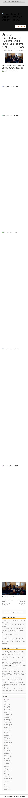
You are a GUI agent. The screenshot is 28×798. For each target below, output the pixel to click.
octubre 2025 (7, 709)
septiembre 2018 (8, 757)
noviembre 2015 (8, 778)
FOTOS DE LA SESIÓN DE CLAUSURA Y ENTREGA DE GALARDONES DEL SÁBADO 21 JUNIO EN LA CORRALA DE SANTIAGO (14, 630)
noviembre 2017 (8, 763)
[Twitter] (14, 4)
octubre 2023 (7, 721)
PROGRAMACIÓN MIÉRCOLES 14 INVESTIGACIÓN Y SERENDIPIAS (7, 602)
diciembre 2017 (7, 761)
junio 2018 (6, 758)
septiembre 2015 (8, 781)
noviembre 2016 (8, 770)
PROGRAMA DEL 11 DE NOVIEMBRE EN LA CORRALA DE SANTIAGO (13, 691)
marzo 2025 (7, 712)
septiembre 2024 (8, 717)
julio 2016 (6, 773)
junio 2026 (6, 699)
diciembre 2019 (7, 740)
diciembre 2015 (7, 776)
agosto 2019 (7, 747)
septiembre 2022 (8, 727)
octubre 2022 (7, 725)
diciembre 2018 (7, 752)
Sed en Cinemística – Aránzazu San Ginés (14, 688)
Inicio (17, 26)
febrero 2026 (7, 706)
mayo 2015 (6, 784)
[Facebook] (12, 4)
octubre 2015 (7, 779)
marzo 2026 (7, 704)
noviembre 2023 (8, 719)
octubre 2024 (7, 716)
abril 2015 (6, 786)
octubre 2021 (7, 730)
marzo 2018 (7, 760)
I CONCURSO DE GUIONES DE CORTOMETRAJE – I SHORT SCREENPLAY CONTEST (14, 674)
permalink (12, 597)
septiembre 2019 (8, 745)
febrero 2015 (7, 789)
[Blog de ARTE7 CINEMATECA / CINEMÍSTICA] (14, 15)
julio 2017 (6, 766)
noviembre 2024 (8, 714)
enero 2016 (6, 775)
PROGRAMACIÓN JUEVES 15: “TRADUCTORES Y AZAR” (21, 602)
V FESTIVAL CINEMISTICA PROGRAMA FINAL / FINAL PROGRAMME (13, 685)
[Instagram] (16, 4)
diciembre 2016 (7, 768)
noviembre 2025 (8, 708)
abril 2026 (6, 703)
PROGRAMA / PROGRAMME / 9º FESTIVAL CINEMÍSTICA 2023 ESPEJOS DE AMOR (14, 657)
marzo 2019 (7, 750)
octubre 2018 (7, 755)
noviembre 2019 (8, 742)
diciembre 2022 (7, 722)
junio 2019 (6, 748)
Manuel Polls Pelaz (19, 50)
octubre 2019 (7, 743)
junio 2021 (6, 732)
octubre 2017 (7, 765)
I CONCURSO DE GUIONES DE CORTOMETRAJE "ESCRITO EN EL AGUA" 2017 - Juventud (12, 671)
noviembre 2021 (8, 729)
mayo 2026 (6, 701)
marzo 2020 (7, 739)
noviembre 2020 (8, 735)
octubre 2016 (7, 771)
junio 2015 (6, 783)
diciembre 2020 (7, 734)
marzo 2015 (7, 788)
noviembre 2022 (8, 724)
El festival (22, 26)
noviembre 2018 (8, 753)
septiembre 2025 (8, 711)
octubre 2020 (7, 737)
